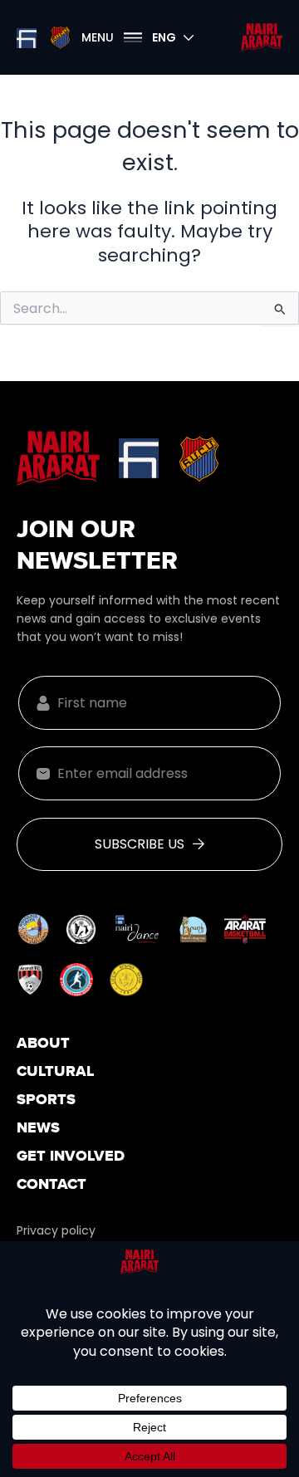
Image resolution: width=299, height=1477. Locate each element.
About (43, 1044)
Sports (46, 1100)
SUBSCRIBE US (139, 843)
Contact (51, 1185)
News (38, 1128)
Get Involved (71, 1156)
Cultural (56, 1072)
